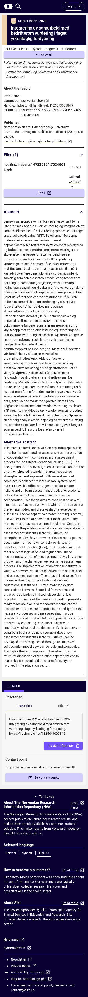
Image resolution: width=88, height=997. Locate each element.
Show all (47, 54)
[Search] (18, 6)
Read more (74, 805)
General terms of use (75, 180)
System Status (14, 948)
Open (41, 193)
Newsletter (18, 959)
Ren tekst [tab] (25, 706)
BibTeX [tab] (63, 706)
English (44, 852)
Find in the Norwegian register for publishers (35, 141)
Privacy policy (20, 965)
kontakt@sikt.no (23, 990)
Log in (70, 6)
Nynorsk (27, 853)
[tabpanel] (44, 726)
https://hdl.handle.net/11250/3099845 (45, 105)
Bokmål (11, 853)
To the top (46, 796)
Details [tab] (13, 686)
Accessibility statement (27, 972)
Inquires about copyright (28, 979)
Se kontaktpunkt (47, 777)
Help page (11, 939)
